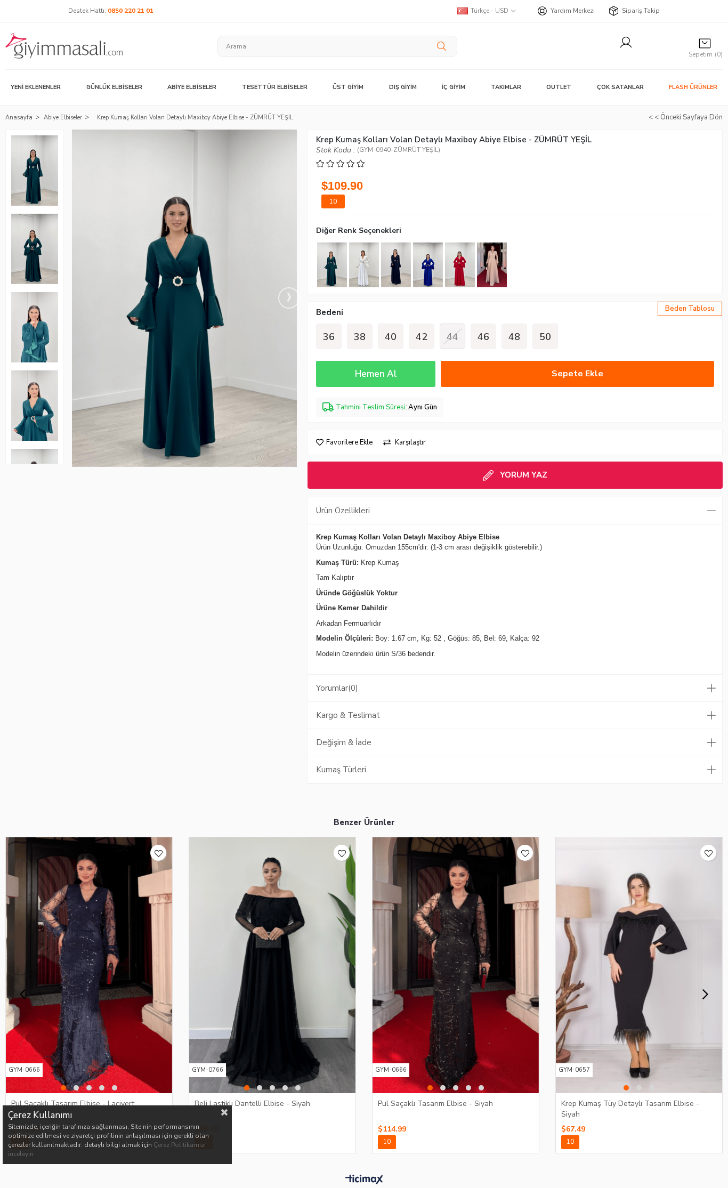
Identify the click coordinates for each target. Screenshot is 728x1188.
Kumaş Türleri (341, 769)
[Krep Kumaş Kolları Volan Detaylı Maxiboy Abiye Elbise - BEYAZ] (364, 265)
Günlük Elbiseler (114, 87)
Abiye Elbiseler (191, 87)
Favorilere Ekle (158, 853)
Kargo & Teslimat (348, 715)
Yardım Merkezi (573, 10)
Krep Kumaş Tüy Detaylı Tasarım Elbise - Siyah (630, 1108)
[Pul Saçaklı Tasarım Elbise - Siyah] (456, 965)
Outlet (558, 87)
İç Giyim (453, 87)
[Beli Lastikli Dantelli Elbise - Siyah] (272, 965)
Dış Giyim (403, 87)
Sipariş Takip (641, 10)
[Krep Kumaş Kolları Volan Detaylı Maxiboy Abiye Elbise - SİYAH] (396, 265)
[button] (63, 1087)
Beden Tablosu (690, 308)
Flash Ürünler (693, 87)
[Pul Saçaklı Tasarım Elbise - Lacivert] (89, 965)
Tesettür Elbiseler (275, 87)
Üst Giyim (348, 87)
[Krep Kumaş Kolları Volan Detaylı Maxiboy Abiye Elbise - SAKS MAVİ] (428, 265)
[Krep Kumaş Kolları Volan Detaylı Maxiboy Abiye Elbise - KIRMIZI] (460, 265)
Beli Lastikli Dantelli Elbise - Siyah (252, 1103)
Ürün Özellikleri (343, 510)
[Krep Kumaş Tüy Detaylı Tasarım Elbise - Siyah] (639, 965)
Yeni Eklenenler (36, 87)
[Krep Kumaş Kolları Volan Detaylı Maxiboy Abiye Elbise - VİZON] (492, 265)
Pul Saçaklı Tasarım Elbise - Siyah (435, 1103)
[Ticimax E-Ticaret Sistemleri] (364, 1180)
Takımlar (506, 87)
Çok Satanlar (620, 87)
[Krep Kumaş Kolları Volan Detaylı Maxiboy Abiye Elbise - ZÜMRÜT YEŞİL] (332, 265)
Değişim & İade (343, 742)
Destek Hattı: (110, 10)
